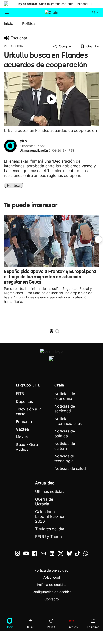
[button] (98, 239)
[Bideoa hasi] (51, 99)
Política (13, 185)
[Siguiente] (92, 4)
